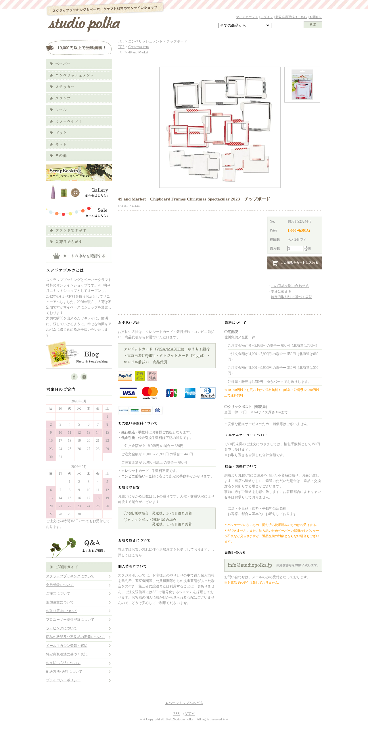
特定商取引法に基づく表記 (66, 654)
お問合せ (315, 17)
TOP (121, 41)
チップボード (176, 41)
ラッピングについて (61, 628)
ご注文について (58, 593)
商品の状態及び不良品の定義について (75, 637)
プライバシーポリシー (63, 680)
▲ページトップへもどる (184, 703)
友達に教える (281, 292)
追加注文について (60, 602)
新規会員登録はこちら (291, 17)
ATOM (190, 714)
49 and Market (138, 52)
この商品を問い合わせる (290, 286)
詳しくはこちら (130, 555)
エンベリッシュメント (145, 41)
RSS (176, 714)
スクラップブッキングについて (70, 576)
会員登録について (60, 585)
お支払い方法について (63, 663)
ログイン (266, 17)
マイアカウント (247, 17)
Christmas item (138, 47)
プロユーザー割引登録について (70, 620)
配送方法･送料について (64, 672)
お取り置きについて (61, 611)
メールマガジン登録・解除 (66, 646)
